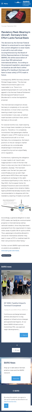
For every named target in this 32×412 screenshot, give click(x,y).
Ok (6, 406)
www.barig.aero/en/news (10, 250)
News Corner (6, 255)
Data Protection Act (10, 401)
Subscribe (16, 378)
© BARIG (16, 391)
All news (17, 350)
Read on (24, 335)
